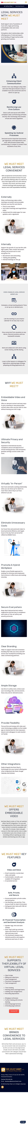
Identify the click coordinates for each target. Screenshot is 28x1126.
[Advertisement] (14, 1108)
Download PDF (14, 1011)
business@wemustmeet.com (13, 1081)
